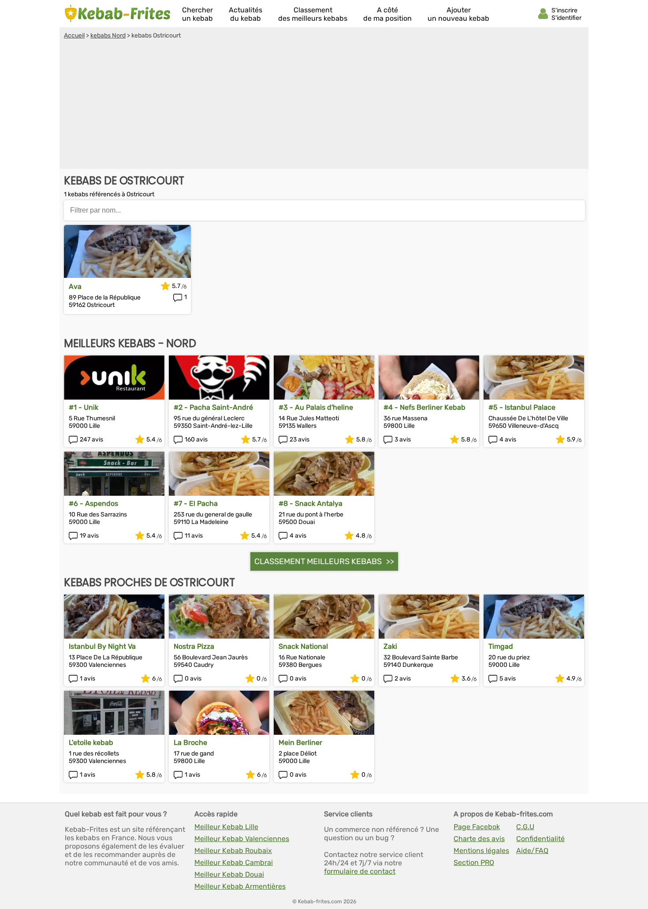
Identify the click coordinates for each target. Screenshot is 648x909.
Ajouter (458, 14)
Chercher (197, 14)
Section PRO (474, 862)
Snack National (303, 646)
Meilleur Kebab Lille (226, 827)
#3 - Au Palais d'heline (316, 407)
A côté (387, 14)
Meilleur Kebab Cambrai (233, 862)
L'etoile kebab (91, 742)
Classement (312, 14)
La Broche (190, 742)
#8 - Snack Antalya (311, 503)
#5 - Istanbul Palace (521, 407)
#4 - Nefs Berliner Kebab (425, 407)
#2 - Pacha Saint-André (213, 407)
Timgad (500, 646)
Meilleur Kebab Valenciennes (241, 838)
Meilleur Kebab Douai (229, 874)
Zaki (390, 646)
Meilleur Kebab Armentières (240, 886)
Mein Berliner (300, 742)
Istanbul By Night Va (102, 646)
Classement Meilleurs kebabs (318, 561)
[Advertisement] (324, 105)
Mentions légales (481, 850)
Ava (75, 286)
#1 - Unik (83, 407)
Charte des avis (479, 838)
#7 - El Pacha (196, 503)
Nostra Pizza (194, 646)
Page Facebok (477, 827)
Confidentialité (540, 838)
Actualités (245, 14)
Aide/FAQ (532, 850)
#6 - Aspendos (93, 503)
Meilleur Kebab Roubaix (233, 850)
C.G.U (525, 827)
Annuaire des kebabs (118, 14)
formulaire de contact (359, 871)
